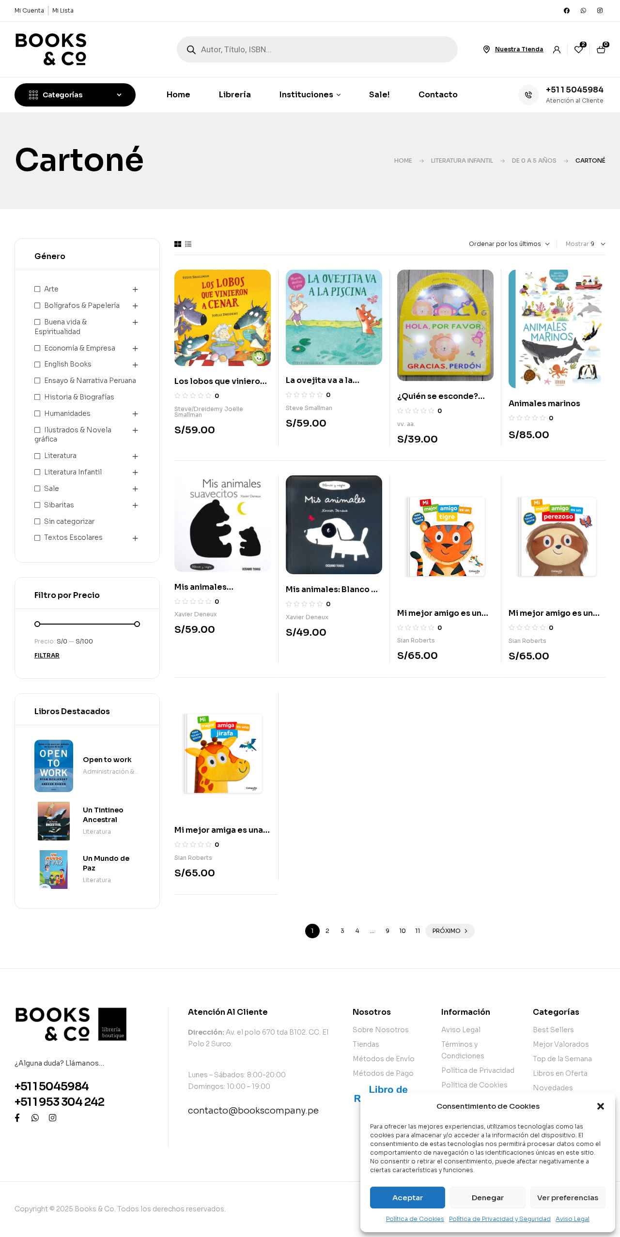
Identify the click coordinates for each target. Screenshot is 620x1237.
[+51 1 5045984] (528, 95)
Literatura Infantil (462, 160)
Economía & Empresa (79, 348)
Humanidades (67, 413)
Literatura (60, 455)
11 (417, 930)
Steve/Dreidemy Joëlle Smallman (208, 411)
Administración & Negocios (108, 772)
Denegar (488, 1197)
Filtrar (47, 655)
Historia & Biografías (79, 397)
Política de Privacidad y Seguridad (500, 1218)
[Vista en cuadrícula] (177, 244)
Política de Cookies (415, 1218)
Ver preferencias (567, 1197)
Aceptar (407, 1197)
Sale (51, 488)
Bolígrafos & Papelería (82, 305)
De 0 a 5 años (534, 160)
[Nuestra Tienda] (486, 49)
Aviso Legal (572, 1218)
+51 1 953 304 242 (59, 1102)
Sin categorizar (69, 521)
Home (403, 160)
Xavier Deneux (195, 614)
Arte (51, 289)
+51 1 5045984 (575, 90)
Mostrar (577, 243)
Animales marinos (544, 403)
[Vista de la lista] (188, 244)
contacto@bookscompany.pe (253, 1110)
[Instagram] (599, 10)
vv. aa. (406, 424)
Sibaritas (59, 505)
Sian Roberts (416, 640)
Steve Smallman (309, 408)
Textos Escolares (73, 537)
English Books (68, 364)
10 (402, 930)
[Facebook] (567, 10)
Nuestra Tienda (519, 49)
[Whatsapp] (583, 10)
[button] (600, 1106)
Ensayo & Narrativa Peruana (90, 380)
